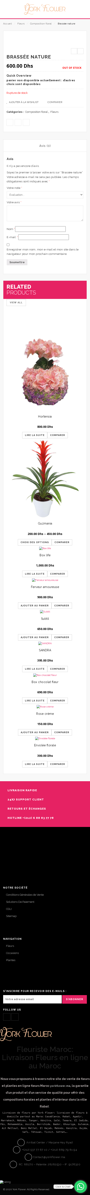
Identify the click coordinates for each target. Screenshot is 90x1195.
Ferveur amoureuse (45, 587)
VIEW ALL (16, 302)
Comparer (55, 102)
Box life (45, 555)
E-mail (12, 237)
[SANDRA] (45, 643)
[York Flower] (45, 9)
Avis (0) (45, 145)
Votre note (14, 187)
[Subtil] (45, 611)
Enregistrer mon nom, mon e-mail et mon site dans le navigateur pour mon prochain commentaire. (43, 251)
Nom (11, 229)
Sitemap (11, 916)
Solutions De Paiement (20, 901)
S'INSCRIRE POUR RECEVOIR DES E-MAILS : (34, 991)
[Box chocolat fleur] (45, 675)
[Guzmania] (45, 478)
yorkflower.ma (60, 1085)
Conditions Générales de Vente (25, 894)
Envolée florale (45, 745)
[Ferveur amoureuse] (45, 580)
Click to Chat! (63, 1186)
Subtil (45, 618)
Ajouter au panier (35, 605)
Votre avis (14, 202)
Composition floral (41, 23)
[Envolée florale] (45, 738)
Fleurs (21, 23)
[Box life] (45, 548)
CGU (9, 909)
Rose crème (45, 713)
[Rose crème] (45, 707)
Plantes (10, 960)
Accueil (7, 23)
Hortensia (45, 416)
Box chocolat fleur (45, 682)
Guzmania (45, 523)
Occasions (12, 953)
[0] (82, 12)
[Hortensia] (45, 372)
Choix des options (35, 542)
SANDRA (45, 650)
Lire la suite (35, 435)
